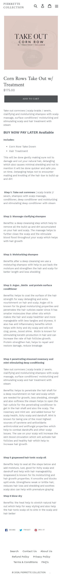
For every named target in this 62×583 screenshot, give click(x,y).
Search (14, 551)
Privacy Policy (41, 556)
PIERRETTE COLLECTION (13, 5)
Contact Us (30, 551)
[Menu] (56, 5)
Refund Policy (20, 556)
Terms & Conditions (26, 562)
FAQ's (44, 562)
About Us (46, 551)
